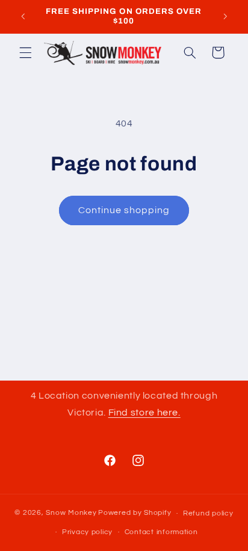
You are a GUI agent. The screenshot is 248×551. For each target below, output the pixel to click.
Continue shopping (124, 210)
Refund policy (208, 513)
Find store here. (144, 412)
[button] (25, 52)
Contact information (161, 532)
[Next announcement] (225, 16)
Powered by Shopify (134, 513)
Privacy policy (87, 532)
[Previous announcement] (23, 16)
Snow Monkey (71, 513)
